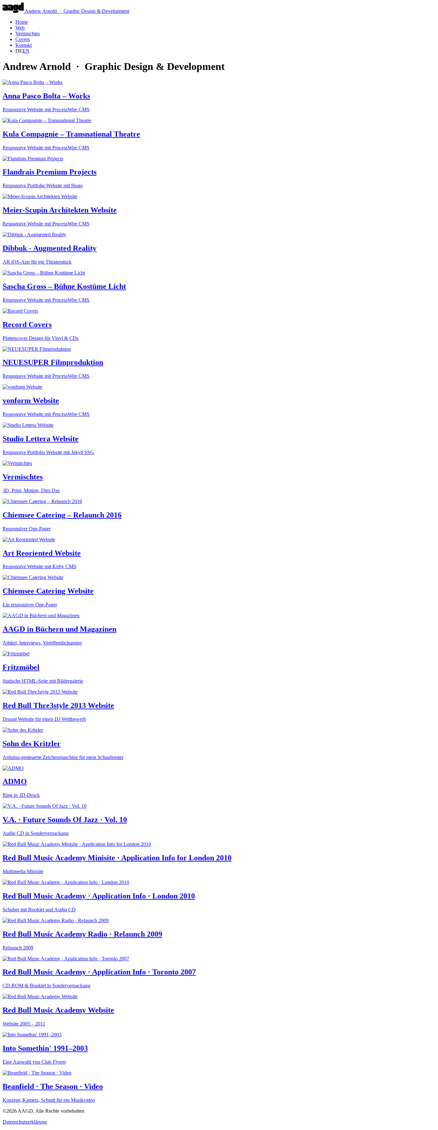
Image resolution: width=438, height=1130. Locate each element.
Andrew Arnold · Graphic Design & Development (77, 11)
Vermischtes (27, 33)
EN (25, 51)
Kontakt (23, 45)
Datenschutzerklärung (25, 1122)
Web (20, 27)
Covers (22, 39)
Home (21, 22)
